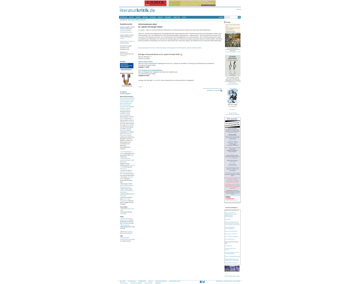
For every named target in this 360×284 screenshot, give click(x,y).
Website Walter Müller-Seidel (232, 276)
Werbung (158, 283)
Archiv (131, 17)
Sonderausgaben (125, 93)
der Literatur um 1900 (230, 234)
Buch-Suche (124, 283)
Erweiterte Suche (174, 281)
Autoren (153, 17)
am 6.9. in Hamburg (234, 157)
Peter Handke (130, 125)
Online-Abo (123, 55)
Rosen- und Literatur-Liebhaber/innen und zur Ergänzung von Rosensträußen (231, 214)
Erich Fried (123, 118)
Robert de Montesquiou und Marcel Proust (126, 186)
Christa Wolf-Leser (230, 239)
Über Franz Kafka (232, 165)
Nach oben (236, 281)
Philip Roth (132, 98)
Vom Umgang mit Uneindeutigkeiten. (150, 70)
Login (184, 17)
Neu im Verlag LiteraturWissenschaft (232, 83)
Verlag (239, 9)
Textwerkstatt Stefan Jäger (232, 173)
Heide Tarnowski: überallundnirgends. (125, 159)
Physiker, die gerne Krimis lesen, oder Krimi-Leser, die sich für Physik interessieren (232, 223)
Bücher (145, 17)
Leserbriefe (142, 281)
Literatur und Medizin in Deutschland (126, 191)
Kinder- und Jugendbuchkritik (232, 256)
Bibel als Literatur (127, 231)
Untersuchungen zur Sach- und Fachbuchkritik (232, 253)
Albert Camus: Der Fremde (232, 136)
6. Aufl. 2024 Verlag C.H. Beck (232, 52)
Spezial (138, 17)
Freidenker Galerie (232, 132)
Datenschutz (228, 281)
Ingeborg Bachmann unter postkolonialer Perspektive (232, 259)
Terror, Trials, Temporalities (125, 199)
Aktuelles (123, 17)
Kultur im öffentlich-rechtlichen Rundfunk (126, 31)
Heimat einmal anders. (145, 62)
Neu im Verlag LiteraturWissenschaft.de (232, 113)
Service (160, 17)
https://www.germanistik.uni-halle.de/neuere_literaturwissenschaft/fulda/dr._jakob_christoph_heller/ (170, 48)
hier (153, 80)
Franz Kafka (123, 214)
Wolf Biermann (128, 103)
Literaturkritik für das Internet (230, 249)
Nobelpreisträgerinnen (232, 169)
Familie (122, 38)
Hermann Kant (124, 106)
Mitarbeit (168, 17)
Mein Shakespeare (125, 105)
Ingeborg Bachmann (125, 129)
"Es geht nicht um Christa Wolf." (126, 171)
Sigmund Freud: (127, 226)
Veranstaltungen (136, 283)
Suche (221, 17)
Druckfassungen (161, 281)
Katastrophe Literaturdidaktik (232, 147)
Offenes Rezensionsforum (127, 41)
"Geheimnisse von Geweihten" (232, 141)
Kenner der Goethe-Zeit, (231, 231)
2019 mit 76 (123, 168)
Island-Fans (228, 219)
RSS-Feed (122, 281)
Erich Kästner (228, 245)
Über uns (176, 17)
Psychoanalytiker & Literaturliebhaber (230, 227)
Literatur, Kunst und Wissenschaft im (126, 219)
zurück (140, 87)
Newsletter (148, 283)
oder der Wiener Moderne (231, 236)
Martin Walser (126, 101)
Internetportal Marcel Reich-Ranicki (126, 134)
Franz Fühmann (129, 122)
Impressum (219, 281)
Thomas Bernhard (125, 114)
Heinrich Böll (123, 100)
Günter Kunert (124, 98)
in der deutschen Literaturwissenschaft (126, 238)
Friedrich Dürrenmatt (125, 109)
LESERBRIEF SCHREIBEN (213, 90)
